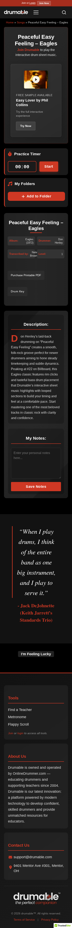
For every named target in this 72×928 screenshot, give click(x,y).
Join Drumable (28, 50)
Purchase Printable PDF (26, 275)
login (20, 733)
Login (32, 3)
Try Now (25, 125)
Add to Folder (39, 196)
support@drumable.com (33, 857)
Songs (21, 22)
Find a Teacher (20, 710)
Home (10, 22)
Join (10, 733)
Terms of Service (24, 919)
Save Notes (36, 487)
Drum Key (17, 291)
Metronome (17, 717)
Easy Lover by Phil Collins (32, 102)
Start (48, 166)
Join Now (44, 3)
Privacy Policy (50, 919)
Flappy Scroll (18, 724)
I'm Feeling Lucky (36, 654)
